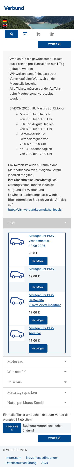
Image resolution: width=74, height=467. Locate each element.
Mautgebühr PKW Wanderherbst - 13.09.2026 (41, 240)
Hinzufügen (38, 261)
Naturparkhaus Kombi (25, 402)
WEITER (52, 44)
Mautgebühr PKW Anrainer (41, 330)
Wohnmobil (16, 372)
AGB (44, 463)
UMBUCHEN (12, 428)
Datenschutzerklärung (21, 463)
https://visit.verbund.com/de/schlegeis (34, 209)
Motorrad (15, 361)
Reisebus (14, 382)
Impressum (13, 457)
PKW (11, 223)
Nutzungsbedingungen (42, 457)
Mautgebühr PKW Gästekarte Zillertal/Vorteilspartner (45, 300)
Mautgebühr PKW (41, 269)
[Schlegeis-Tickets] (14, 8)
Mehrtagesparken (22, 392)
